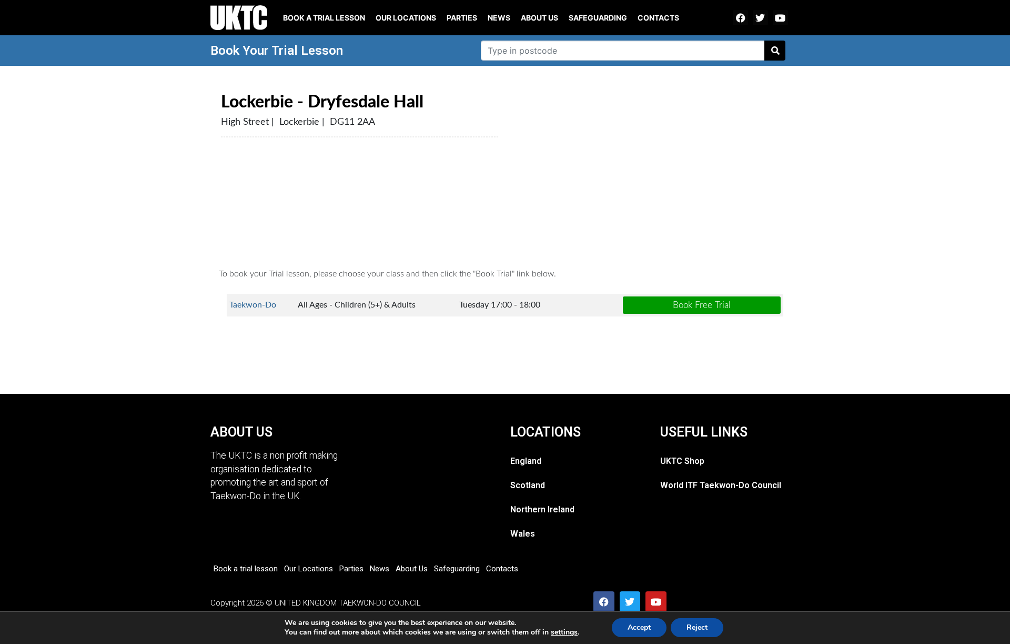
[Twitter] (760, 17)
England (525, 461)
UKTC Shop (682, 461)
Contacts (658, 17)
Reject (697, 627)
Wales (522, 534)
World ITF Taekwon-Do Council (720, 485)
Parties (462, 17)
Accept (639, 627)
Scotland (527, 485)
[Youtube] (780, 17)
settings (564, 632)
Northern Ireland (542, 509)
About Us (539, 17)
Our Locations (406, 17)
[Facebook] (740, 17)
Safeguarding (598, 17)
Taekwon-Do (252, 305)
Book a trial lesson (324, 17)
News (499, 17)
